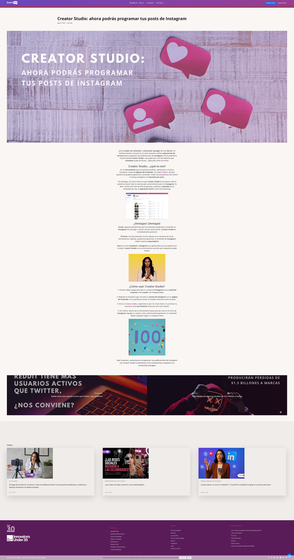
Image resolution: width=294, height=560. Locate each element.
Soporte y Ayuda (235, 543)
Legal (172, 546)
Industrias (173, 533)
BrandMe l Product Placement (118, 547)
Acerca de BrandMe (176, 530)
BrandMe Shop (114, 541)
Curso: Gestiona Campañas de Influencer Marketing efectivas (246, 530)
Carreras (173, 541)
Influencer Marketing (110, 481)
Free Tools (233, 535)
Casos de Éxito (174, 535)
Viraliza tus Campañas (116, 539)
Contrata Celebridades (116, 549)
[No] (292, 557)
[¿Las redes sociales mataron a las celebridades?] (146, 472)
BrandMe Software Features (118, 534)
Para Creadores (13, 481)
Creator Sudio (131, 304)
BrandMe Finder (115, 531)
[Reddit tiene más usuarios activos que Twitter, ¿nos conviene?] (77, 395)
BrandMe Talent (115, 544)
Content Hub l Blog (235, 538)
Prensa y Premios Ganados (177, 538)
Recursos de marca (175, 548)
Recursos (233, 541)
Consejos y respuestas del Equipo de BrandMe (242, 546)
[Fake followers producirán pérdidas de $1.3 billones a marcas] (217, 395)
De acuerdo (183, 557)
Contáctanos (174, 543)
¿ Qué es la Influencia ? (236, 533)
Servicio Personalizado (116, 536)
